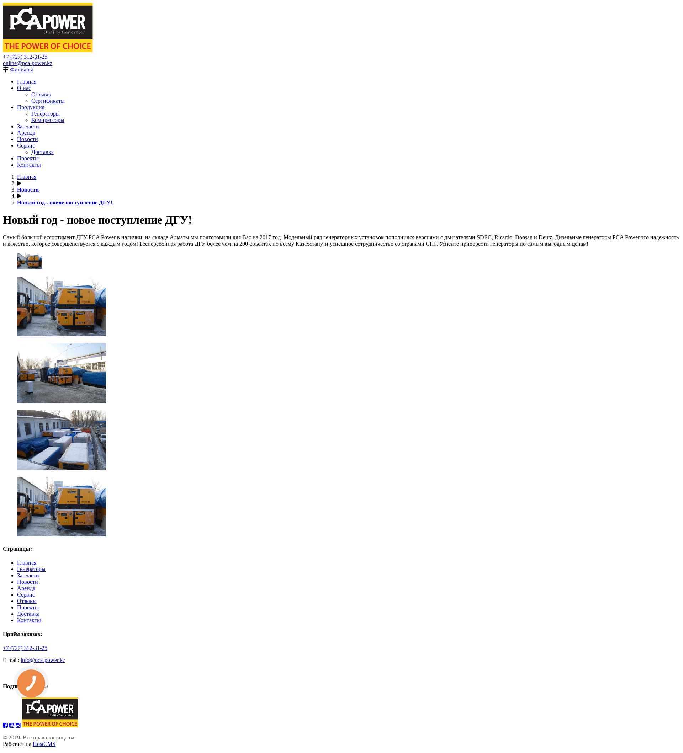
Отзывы (41, 94)
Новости (27, 139)
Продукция (30, 107)
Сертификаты (48, 101)
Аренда (26, 133)
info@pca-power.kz (43, 660)
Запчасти (28, 126)
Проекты (28, 158)
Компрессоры (47, 120)
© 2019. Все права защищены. (39, 738)
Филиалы (21, 69)
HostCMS (44, 744)
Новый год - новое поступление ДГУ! (64, 202)
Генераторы (45, 114)
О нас (24, 88)
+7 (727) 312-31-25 (25, 57)
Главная (26, 82)
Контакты (29, 165)
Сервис (26, 146)
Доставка (42, 152)
